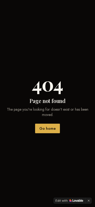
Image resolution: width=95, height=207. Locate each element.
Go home (47, 128)
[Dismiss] (89, 200)
